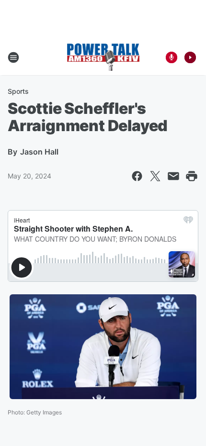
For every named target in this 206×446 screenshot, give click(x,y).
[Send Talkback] (171, 57)
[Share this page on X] (155, 176)
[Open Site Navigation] (13, 57)
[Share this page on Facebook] (137, 176)
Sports (18, 91)
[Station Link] (103, 57)
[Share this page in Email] (173, 176)
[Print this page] (191, 176)
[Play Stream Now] (190, 57)
